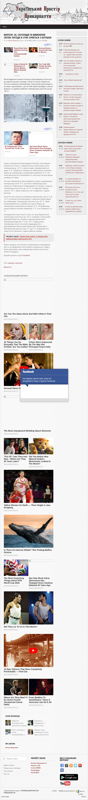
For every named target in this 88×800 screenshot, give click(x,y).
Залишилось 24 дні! (72, 74)
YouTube (80, 765)
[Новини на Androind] (69, 780)
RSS (71, 765)
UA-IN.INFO (35, 772)
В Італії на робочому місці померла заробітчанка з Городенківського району (73, 209)
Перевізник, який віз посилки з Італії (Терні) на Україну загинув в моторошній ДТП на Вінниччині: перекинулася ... (74, 170)
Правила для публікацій (12, 768)
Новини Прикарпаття (39, 763)
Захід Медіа (35, 770)
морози (11, 263)
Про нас (6, 774)
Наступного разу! (44, 400)
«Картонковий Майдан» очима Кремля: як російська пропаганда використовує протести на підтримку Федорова (73, 118)
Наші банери (8, 771)
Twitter (75, 765)
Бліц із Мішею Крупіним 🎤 (73, 80)
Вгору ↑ (84, 796)
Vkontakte (62, 770)
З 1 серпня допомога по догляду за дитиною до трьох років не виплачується (74, 181)
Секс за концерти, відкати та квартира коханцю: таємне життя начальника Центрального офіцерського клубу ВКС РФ (73, 65)
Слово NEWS (36, 768)
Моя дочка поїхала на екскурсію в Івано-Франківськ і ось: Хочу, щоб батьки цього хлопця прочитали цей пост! (74, 192)
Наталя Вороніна (13, 40)
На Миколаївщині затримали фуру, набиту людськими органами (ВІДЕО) (73, 148)
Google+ (66, 765)
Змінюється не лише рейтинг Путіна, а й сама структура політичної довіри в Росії (73, 97)
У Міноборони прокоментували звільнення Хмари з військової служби (73, 88)
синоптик (18, 263)
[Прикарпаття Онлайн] (65, 785)
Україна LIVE (35, 765)
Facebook (26, 255)
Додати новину (9, 765)
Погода (44, 40)
